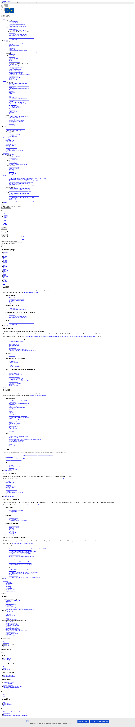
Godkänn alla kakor (83, 721)
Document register (7, 666)
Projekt (10, 60)
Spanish (5, 260)
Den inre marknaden (13, 108)
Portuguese (5, 276)
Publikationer (12, 57)
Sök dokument (12, 54)
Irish (4, 265)
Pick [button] (23, 236)
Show (2, 652)
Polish (4, 275)
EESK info (8, 143)
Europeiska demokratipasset (15, 69)
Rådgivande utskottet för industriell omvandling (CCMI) (21, 186)
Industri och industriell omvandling (16, 102)
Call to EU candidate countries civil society (18, 116)
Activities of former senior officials (11, 687)
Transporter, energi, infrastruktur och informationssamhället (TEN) (23, 180)
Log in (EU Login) (10, 589)
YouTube (5, 224)
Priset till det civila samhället (15, 67)
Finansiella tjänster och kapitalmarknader (18, 98)
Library (5, 668)
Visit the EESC (6, 659)
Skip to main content (5, 1)
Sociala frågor (12, 110)
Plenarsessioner (9, 127)
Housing (11, 101)
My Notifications (10, 583)
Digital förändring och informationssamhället (19, 88)
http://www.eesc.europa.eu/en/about (31, 292)
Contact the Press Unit (11, 149)
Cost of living (12, 124)
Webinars (11, 132)
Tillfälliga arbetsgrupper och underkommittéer (19, 193)
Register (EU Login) (10, 591)
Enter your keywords (5, 206)
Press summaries (10, 141)
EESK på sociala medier (11, 148)
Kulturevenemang (13, 136)
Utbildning (11, 91)
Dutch (4, 274)
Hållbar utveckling (13, 111)
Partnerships (11, 78)
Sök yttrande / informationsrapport (16, 43)
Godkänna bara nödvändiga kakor (99, 721)
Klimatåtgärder (12, 84)
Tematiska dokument (13, 58)
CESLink (5, 714)
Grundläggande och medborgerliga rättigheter (19, 100)
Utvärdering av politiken (14, 62)
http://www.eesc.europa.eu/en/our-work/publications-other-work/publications (79, 336)
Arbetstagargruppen (13, 163)
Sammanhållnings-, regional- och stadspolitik (19, 86)
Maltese (5, 272)
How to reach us (7, 658)
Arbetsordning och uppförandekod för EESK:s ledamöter (21, 38)
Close (15, 241)
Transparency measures (8, 682)
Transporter (11, 113)
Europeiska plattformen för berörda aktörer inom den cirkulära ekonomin (25, 119)
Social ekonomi (12, 173)
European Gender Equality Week (16, 120)
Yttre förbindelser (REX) (14, 184)
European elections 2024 (14, 65)
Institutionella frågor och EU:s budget (17, 103)
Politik (4, 81)
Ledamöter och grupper (8, 154)
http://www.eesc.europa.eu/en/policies (37, 395)
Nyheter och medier (7, 137)
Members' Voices (10, 145)
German (5, 256)
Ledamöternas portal (13, 159)
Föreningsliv (12, 170)
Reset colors (10, 241)
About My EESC (10, 582)
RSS (4, 696)
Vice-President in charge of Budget (17, 24)
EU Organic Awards (13, 76)
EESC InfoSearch (7, 669)
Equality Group (12, 198)
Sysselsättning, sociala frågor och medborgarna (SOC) (21, 182)
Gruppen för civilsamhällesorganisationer (18, 164)
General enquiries (7, 660)
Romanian (5, 277)
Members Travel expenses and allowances (12, 686)
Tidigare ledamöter (13, 158)
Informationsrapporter (14, 45)
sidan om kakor (59, 721)
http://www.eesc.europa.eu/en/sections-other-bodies (22, 543)
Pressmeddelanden (10, 140)
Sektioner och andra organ (9, 175)
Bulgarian (5, 252)
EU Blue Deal (12, 122)
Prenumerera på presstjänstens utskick (14, 150)
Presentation (14, 68)
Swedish (5, 281)
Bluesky (5, 219)
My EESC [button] (5, 581)
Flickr (5, 220)
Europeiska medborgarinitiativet (16, 72)
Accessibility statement (8, 689)
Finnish (5, 262)
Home (4, 641)
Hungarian (5, 267)
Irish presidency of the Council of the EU (18, 35)
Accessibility (3, 227)
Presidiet (11, 25)
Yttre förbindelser (13, 97)
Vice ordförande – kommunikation (16, 22)
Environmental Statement (9, 676)
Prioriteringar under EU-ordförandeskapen (18, 34)
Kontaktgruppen (12, 194)
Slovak (4, 279)
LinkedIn (6, 213)
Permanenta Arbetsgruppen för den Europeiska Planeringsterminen (24, 196)
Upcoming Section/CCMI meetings (14, 130)
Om (4, 19)
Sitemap (5, 694)
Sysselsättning (12, 92)
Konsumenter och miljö (14, 168)
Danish (5, 255)
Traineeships (6, 703)
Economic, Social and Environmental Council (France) (15, 715)
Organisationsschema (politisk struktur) (17, 26)
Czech (4, 253)
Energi (10, 93)
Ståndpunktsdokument (14, 46)
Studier (10, 59)
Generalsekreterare (13, 29)
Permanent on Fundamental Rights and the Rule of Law (21, 197)
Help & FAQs (9, 587)
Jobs (4, 702)
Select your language (5, 243)
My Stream (8, 586)
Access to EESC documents (9, 683)
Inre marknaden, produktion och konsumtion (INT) (20, 179)
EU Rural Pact (12, 125)
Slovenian (5, 280)
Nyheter (8, 139)
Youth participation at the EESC (16, 121)
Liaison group (6, 713)
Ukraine (5, 202)
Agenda (5, 126)
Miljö (10, 96)
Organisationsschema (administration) (17, 30)
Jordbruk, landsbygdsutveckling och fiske (18, 83)
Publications (6, 645)
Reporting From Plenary (11, 144)
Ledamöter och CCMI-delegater (16, 156)
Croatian (5, 266)
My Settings (9, 584)
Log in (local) (9, 588)
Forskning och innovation (14, 106)
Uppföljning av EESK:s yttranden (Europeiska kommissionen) (23, 52)
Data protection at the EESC (9, 675)
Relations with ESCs (13, 79)
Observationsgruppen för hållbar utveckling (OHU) (20, 189)
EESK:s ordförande (13, 21)
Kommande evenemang (14, 134)
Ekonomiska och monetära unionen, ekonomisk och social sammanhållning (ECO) (27, 178)
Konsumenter (12, 87)
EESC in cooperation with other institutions (13, 711)
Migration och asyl (13, 105)
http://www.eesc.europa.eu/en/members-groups (35, 504)
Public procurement (7, 704)
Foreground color (4, 236)
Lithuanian (5, 270)
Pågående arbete (12, 49)
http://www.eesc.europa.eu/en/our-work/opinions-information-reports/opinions (43, 336)
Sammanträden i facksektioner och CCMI (15, 129)
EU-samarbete (12, 33)
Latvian (5, 271)
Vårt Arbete (6, 643)
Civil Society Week (13, 64)
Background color (5, 239)
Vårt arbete (5, 40)
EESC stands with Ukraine (15, 77)
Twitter (5, 217)
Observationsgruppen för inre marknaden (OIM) (19, 188)
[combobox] (16, 243)
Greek (4, 257)
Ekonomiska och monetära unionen (17, 89)
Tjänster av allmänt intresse (15, 107)
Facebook (6, 216)
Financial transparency (8, 685)
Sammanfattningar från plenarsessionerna (18, 50)
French (4, 264)
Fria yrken (11, 172)
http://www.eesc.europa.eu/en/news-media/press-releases (58, 478)
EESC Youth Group (13, 199)
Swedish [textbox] (13, 243)
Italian (4, 269)
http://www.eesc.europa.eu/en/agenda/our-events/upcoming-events (38, 455)
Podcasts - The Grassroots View (13, 146)
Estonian (5, 261)
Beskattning (11, 112)
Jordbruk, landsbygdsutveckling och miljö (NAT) (20, 183)
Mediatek (8, 151)
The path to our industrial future (16, 73)
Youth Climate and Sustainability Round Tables (19, 74)
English (5, 258)
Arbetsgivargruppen (13, 161)
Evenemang (11, 135)
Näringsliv (11, 95)
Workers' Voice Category (14, 167)
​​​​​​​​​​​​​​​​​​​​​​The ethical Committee (14, 39)
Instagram (6, 215)
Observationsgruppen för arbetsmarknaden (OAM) (20, 191)
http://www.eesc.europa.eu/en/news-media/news (26, 478)
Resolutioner (12, 48)
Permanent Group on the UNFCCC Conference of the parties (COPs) (24, 201)
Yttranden (11, 44)
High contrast (4, 228)
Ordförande (6, 153)
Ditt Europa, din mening (14, 70)
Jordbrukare (11, 169)
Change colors (4, 235)
